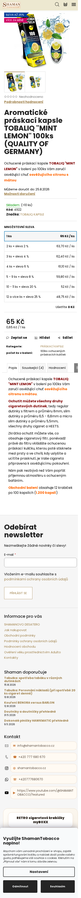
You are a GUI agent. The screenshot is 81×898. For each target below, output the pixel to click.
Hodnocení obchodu (20, 646)
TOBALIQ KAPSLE (32, 214)
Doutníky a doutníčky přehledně (30, 711)
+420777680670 (31, 779)
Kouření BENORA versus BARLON (29, 702)
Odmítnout (20, 886)
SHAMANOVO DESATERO (22, 624)
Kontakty (11, 657)
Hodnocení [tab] (57, 368)
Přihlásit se (18, 593)
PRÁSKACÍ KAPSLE (52, 346)
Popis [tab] (13, 368)
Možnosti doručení (19, 194)
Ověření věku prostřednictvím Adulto (32, 652)
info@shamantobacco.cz (35, 746)
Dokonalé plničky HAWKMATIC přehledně (36, 720)
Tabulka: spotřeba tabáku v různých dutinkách (33, 679)
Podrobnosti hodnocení (23, 102)
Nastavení (39, 871)
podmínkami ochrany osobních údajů (36, 579)
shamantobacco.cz (31, 768)
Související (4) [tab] (33, 368)
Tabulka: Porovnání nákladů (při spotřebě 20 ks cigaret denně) (39, 692)
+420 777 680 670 (31, 757)
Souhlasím (57, 886)
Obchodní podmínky (19, 635)
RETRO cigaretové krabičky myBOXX (40, 820)
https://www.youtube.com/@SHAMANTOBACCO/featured (45, 792)
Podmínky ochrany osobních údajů (30, 641)
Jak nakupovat (15, 630)
